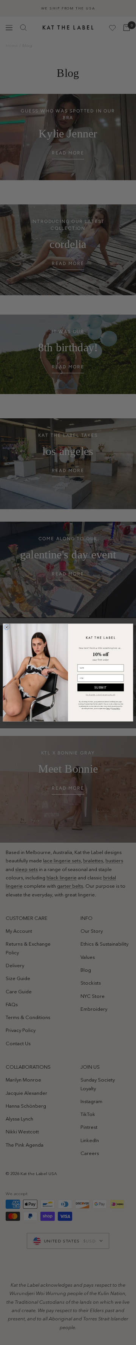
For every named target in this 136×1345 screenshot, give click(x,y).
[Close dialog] (6, 627)
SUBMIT (100, 687)
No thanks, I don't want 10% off (100, 694)
